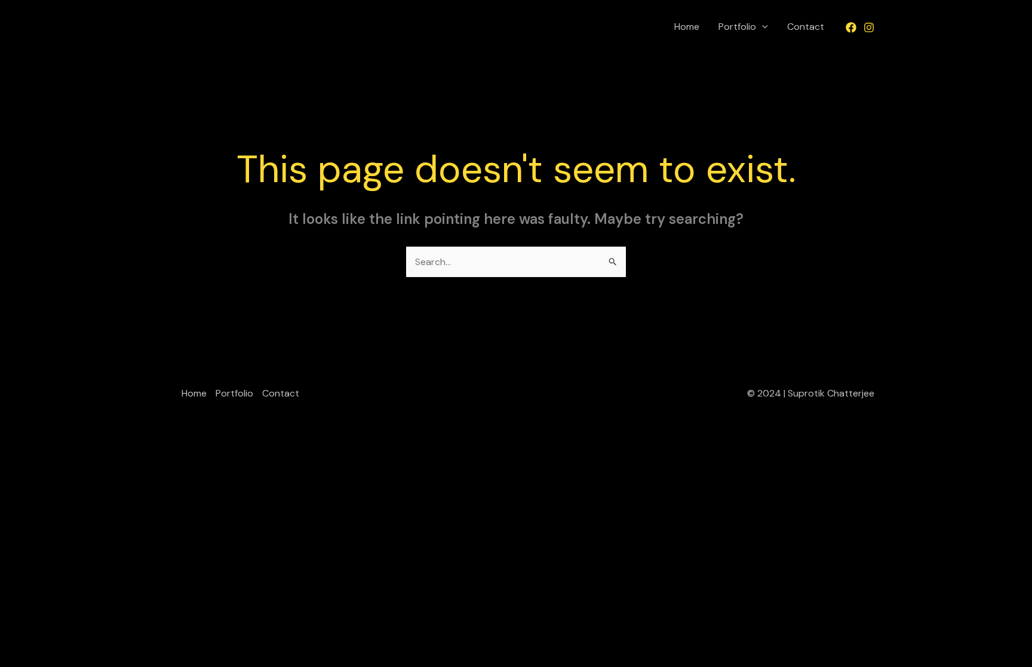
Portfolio (737, 26)
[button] (762, 27)
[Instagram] (869, 27)
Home (686, 26)
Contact (805, 26)
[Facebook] (851, 27)
